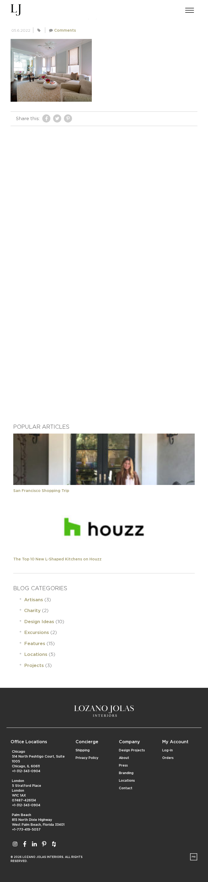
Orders (168, 757)
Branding (126, 773)
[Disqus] (104, 196)
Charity (32, 610)
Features (34, 643)
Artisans (33, 599)
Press (123, 765)
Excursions (36, 632)
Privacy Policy (87, 757)
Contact (125, 788)
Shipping (83, 750)
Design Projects (132, 750)
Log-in (167, 750)
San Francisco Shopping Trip (41, 491)
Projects (34, 665)
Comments (65, 30)
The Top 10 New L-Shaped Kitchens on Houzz (57, 559)
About (124, 757)
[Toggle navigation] (189, 9)
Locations (35, 654)
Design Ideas (39, 621)
